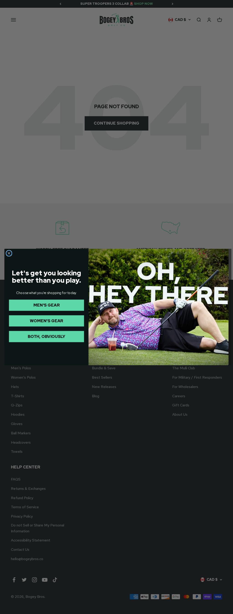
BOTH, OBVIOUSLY (46, 336)
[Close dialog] (9, 253)
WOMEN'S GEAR (46, 320)
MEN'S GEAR (46, 305)
